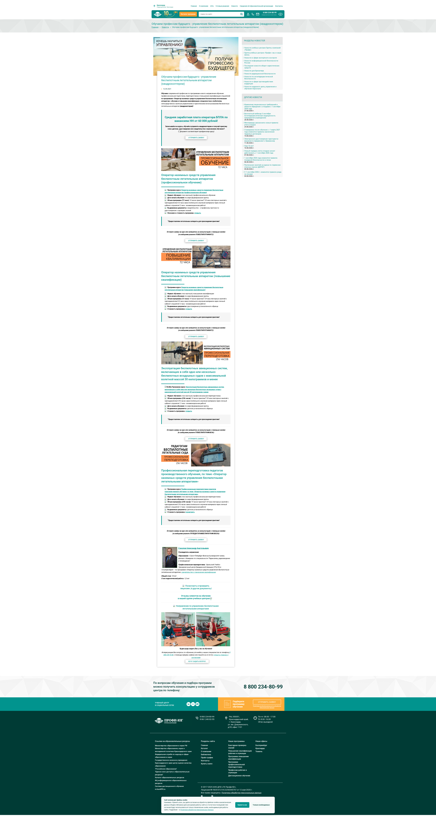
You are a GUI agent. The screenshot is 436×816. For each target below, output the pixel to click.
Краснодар (260, 748)
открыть (197, 213)
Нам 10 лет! (249, 146)
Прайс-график (207, 758)
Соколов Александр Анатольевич (193, 548)
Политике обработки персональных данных (197, 810)
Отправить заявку (196, 138)
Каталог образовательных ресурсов (169, 777)
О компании (203, 6)
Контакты (279, 6)
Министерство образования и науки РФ (171, 746)
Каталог (204, 748)
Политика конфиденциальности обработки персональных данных (267, 706)
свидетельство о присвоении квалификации (198, 572)
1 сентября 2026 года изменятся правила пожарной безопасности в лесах (260, 159)
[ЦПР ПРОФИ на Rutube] (197, 704)
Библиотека (206, 754)
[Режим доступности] (280, 14)
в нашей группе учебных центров (194, 598)
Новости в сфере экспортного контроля (260, 58)
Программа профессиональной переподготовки (236, 764)
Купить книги (206, 764)
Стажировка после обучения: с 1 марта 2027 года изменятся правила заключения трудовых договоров (262, 132)
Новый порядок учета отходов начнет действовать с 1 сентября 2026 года (259, 152)
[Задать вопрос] (258, 14)
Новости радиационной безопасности (260, 74)
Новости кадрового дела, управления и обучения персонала (260, 88)
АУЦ (211, 6)
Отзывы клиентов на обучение (196, 596)
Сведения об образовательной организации (256, 6)
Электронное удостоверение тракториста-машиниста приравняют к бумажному (261, 140)
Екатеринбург (261, 745)
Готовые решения (222, 6)
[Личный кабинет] (248, 14)
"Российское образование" (166, 769)
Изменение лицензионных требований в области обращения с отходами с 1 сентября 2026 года (262, 107)
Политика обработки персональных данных (241, 793)
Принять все (242, 805)
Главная (194, 6)
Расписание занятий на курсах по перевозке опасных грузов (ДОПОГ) (262, 166)
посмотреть (190, 512)
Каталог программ (188, 14)
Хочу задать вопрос (197, 661)
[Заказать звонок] (253, 14)
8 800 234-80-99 (269, 13)
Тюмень (258, 751)
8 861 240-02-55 (207, 719)
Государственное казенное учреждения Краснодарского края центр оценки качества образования (173, 763)
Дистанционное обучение (239, 776)
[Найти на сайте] (241, 14)
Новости (234, 6)
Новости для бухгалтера (254, 71)
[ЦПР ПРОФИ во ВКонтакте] (189, 704)
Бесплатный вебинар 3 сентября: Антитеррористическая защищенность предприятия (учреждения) (259, 116)
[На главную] (157, 14)
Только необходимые (261, 805)
